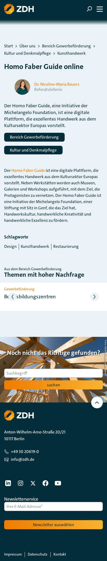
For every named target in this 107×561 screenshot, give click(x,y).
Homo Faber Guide (28, 170)
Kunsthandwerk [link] (35, 246)
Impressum (13, 554)
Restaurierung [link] (66, 246)
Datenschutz (37, 554)
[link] (8, 483)
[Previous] (12, 297)
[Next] (94, 297)
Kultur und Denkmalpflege (27, 53)
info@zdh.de (22, 459)
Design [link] (10, 246)
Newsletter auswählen (53, 524)
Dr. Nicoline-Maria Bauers (56, 84)
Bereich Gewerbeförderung (66, 46)
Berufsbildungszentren (30, 296)
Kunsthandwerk (71, 53)
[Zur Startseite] (19, 9)
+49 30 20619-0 (25, 451)
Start (8, 46)
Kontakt (60, 554)
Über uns (27, 46)
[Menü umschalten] (94, 9)
